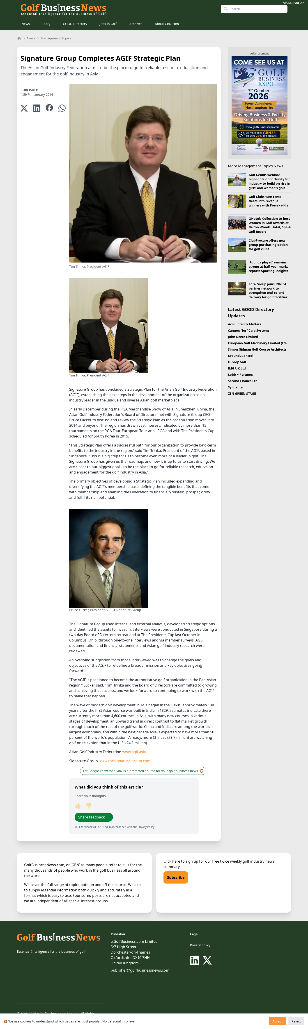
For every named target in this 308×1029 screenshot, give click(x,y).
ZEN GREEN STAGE (242, 393)
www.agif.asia (134, 751)
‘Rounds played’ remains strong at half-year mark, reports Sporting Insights (268, 266)
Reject (296, 1021)
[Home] (19, 38)
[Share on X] (24, 108)
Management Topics (56, 38)
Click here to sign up (180, 861)
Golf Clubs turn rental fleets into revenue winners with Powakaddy (268, 201)
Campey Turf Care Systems (248, 330)
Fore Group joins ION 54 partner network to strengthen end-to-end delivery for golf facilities (268, 290)
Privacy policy (200, 945)
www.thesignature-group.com (124, 760)
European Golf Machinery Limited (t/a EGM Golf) (265, 343)
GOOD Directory (75, 24)
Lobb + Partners (240, 374)
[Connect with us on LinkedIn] (195, 960)
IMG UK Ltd (237, 368)
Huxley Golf (237, 362)
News (25, 24)
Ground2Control (240, 356)
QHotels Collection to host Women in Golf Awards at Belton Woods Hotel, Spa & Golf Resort (270, 225)
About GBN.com (167, 24)
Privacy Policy (146, 827)
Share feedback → (93, 817)
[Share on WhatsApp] (62, 108)
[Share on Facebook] (49, 108)
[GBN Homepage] (117, 9)
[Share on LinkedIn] (36, 108)
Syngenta (235, 387)
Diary (46, 24)
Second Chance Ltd (242, 381)
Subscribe (175, 877)
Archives (135, 24)
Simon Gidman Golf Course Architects (257, 349)
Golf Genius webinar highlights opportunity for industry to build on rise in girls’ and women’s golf (269, 181)
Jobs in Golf (108, 24)
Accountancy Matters (244, 324)
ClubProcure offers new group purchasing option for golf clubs (268, 244)
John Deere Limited (243, 337)
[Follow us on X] (207, 960)
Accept (277, 1021)
